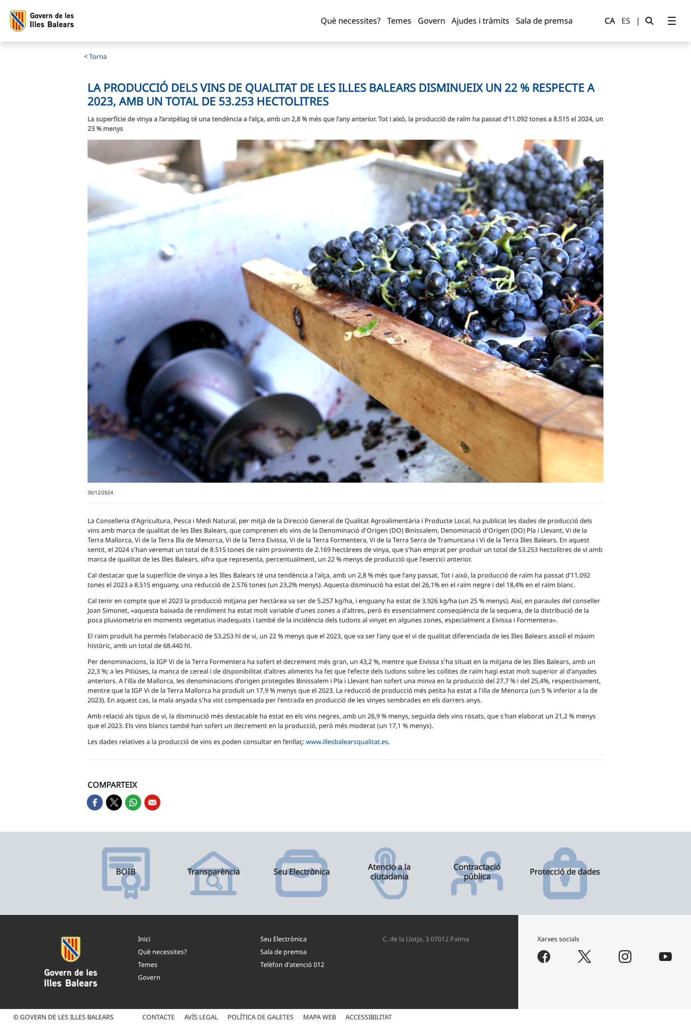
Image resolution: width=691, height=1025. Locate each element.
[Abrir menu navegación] (671, 20)
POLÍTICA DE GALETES (261, 1017)
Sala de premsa (283, 951)
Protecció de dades (565, 872)
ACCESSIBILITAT (369, 1017)
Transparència (214, 872)
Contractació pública (477, 871)
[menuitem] (351, 21)
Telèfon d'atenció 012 (292, 964)
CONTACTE (158, 1017)
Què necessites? (162, 951)
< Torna (95, 56)
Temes (148, 964)
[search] (649, 20)
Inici (144, 939)
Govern (149, 977)
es (625, 20)
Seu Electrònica (302, 872)
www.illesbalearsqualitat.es (347, 741)
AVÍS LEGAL (201, 1017)
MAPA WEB (319, 1017)
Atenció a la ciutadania (389, 871)
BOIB (126, 872)
